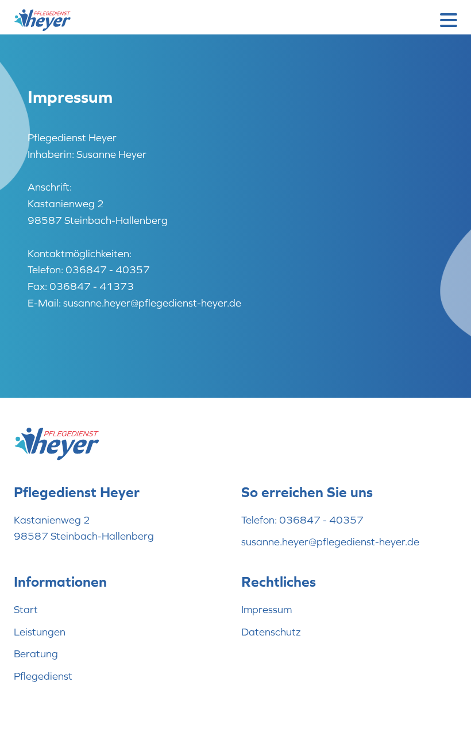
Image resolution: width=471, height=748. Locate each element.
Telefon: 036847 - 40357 (302, 520)
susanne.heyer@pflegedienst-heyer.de (330, 542)
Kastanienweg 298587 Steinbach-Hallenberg (84, 528)
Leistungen (39, 632)
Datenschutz (271, 632)
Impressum (266, 609)
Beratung (36, 654)
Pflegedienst (43, 676)
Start (26, 609)
